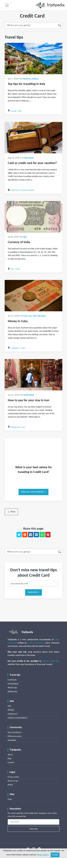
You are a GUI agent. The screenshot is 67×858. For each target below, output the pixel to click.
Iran (23, 427)
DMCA (10, 785)
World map (12, 688)
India (18, 269)
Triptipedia (55, 5)
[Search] (59, 25)
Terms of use (13, 781)
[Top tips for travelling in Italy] (33, 58)
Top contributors (15, 732)
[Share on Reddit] (24, 534)
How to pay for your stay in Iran (28, 400)
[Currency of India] (33, 216)
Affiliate (11, 710)
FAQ (9, 706)
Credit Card (15, 190)
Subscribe (32, 592)
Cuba (23, 348)
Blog (9, 759)
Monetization (13, 684)
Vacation (30, 190)
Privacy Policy (42, 855)
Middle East (15, 427)
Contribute (12, 680)
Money (23, 190)
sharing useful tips (50, 661)
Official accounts (15, 736)
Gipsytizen (29, 158)
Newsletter (12, 740)
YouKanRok (28, 395)
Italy (20, 111)
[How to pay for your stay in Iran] (33, 374)
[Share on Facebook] (30, 534)
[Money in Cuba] (33, 295)
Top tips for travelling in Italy (26, 84)
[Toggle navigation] (6, 5)
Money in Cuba (18, 321)
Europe (13, 111)
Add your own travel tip (32, 492)
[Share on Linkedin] (36, 534)
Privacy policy (13, 777)
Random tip (12, 692)
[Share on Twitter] (19, 534)
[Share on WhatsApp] (42, 534)
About (10, 755)
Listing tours (13, 714)
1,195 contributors (36, 643)
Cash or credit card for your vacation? (32, 163)
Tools (10, 799)
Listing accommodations (17, 718)
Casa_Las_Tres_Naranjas (34, 316)
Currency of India (19, 242)
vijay (25, 237)
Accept (55, 855)
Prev (12, 511)
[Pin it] (47, 534)
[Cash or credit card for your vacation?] (33, 137)
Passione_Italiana (31, 79)
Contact (11, 762)
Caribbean (14, 348)
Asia (12, 269)
